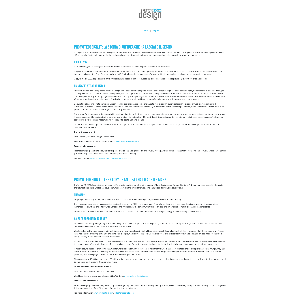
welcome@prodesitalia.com (128, 141)
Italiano (144, 30)
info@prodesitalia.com (121, 158)
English (156, 30)
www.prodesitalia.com (99, 158)
